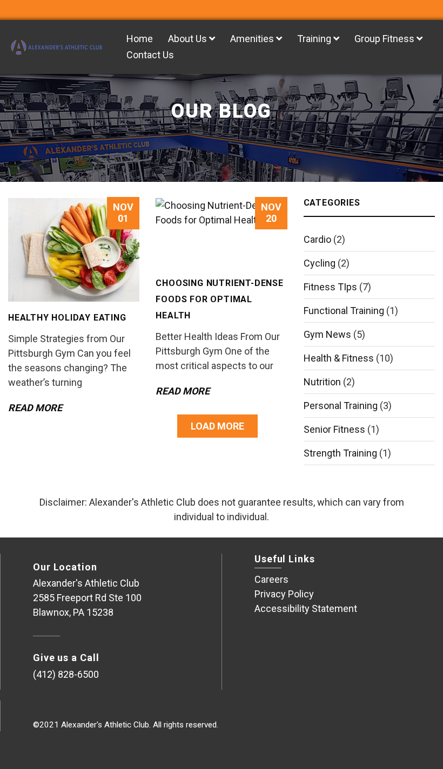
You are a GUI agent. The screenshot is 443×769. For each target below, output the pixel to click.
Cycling (319, 263)
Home (139, 38)
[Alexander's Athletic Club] (55, 47)
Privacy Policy (284, 594)
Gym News (327, 334)
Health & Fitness (339, 358)
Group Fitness (385, 38)
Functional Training (344, 310)
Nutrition (322, 381)
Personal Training (341, 405)
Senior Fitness (334, 429)
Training (315, 38)
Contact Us (150, 54)
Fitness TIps (330, 286)
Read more (35, 407)
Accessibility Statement (305, 608)
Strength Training (340, 453)
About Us (188, 38)
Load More (217, 426)
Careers (271, 579)
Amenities (253, 38)
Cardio (317, 239)
